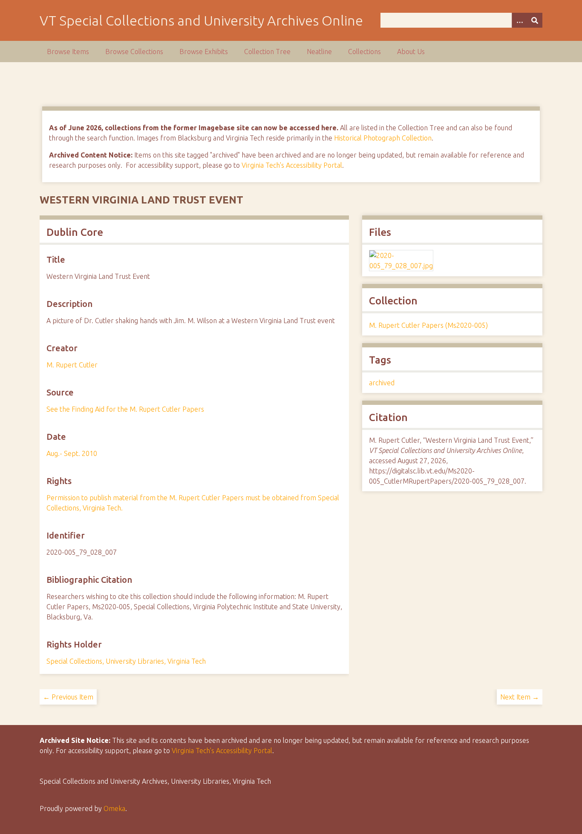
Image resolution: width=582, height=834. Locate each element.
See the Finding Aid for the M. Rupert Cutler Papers (125, 409)
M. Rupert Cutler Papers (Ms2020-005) (428, 325)
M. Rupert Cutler (72, 365)
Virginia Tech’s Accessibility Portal (222, 750)
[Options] (519, 20)
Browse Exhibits (203, 51)
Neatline (319, 51)
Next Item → (519, 697)
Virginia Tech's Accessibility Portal (292, 165)
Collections (364, 51)
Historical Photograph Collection (383, 138)
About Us (411, 51)
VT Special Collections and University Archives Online (201, 20)
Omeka (114, 808)
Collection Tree (267, 51)
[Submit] (534, 20)
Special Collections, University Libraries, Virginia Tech (126, 661)
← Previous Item (68, 697)
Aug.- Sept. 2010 (71, 453)
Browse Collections (134, 51)
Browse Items (68, 51)
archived (382, 383)
